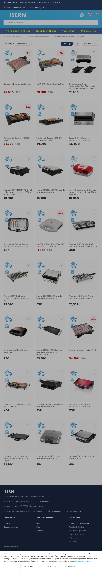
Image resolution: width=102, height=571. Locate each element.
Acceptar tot (30, 566)
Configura (70, 566)
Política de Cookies (83, 561)
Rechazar (51, 566)
